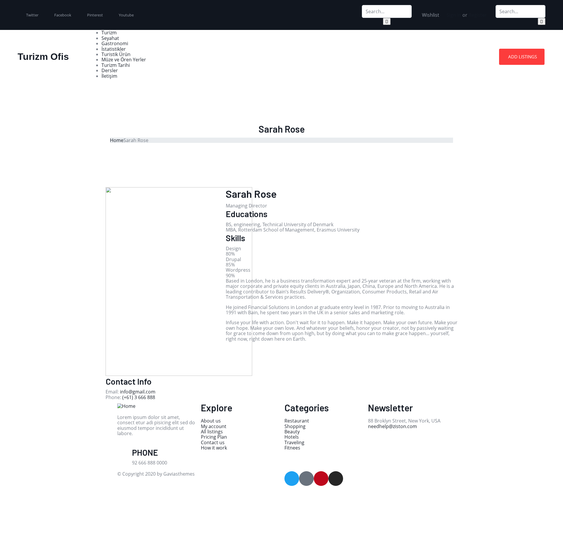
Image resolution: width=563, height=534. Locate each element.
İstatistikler (113, 49)
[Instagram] (335, 478)
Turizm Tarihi (115, 65)
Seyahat (110, 38)
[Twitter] (291, 478)
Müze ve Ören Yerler (123, 59)
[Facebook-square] (306, 478)
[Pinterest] (321, 478)
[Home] (126, 405)
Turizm (109, 32)
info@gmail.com (137, 391)
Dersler (109, 70)
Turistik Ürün (115, 54)
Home (116, 140)
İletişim (109, 76)
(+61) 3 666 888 (138, 397)
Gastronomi (114, 43)
